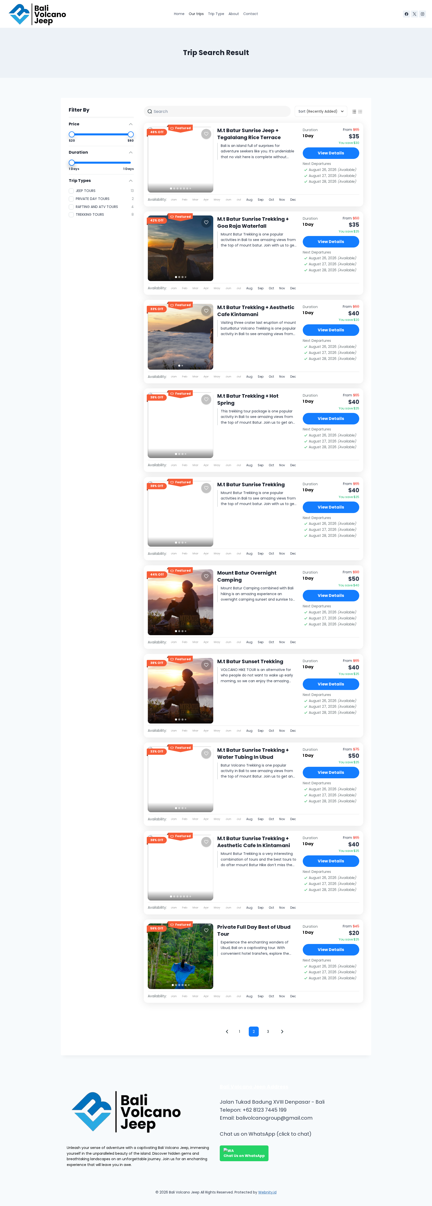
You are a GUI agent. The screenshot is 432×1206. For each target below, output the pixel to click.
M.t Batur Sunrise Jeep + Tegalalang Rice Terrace (249, 134)
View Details (331, 153)
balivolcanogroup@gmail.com (274, 1117)
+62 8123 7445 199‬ (264, 1109)
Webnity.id (267, 1192)
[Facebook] (406, 14)
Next (282, 1032)
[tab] (171, 188)
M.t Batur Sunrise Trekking (251, 484)
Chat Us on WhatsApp (244, 1155)
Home (179, 13)
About (233, 13)
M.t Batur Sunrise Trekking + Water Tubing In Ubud (253, 754)
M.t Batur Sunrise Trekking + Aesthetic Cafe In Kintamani (253, 842)
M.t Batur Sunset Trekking (250, 661)
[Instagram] (422, 14)
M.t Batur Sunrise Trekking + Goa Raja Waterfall (253, 222)
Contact (250, 13)
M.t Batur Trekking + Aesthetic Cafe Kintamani (255, 311)
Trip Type (216, 13)
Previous (227, 1032)
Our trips (196, 13)
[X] (414, 14)
